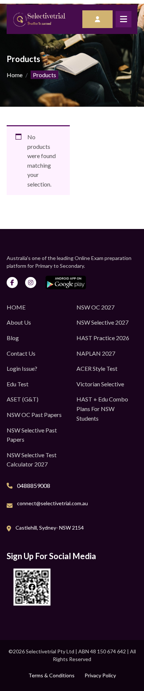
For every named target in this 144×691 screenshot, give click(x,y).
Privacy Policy (100, 675)
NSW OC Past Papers (34, 414)
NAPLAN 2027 (95, 353)
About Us (19, 322)
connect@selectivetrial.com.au (52, 503)
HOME (16, 307)
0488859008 (33, 485)
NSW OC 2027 (95, 307)
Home (15, 74)
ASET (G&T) (22, 399)
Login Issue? (22, 368)
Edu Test (17, 383)
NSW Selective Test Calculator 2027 (31, 459)
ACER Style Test (96, 368)
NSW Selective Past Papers (32, 435)
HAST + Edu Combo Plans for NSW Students (102, 408)
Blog (13, 337)
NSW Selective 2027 (102, 322)
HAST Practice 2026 (102, 337)
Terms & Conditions (51, 675)
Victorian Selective (100, 383)
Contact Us (21, 353)
